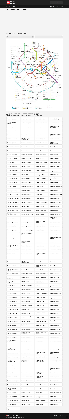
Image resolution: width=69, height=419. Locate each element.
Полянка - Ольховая (54, 138)
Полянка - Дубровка (25, 313)
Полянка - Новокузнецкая (26, 154)
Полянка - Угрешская (40, 380)
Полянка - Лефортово (26, 349)
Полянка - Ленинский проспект (40, 222)
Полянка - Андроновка (54, 376)
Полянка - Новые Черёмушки (53, 218)
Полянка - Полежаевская (26, 253)
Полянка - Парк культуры (26, 126)
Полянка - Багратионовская (56, 194)
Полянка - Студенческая (12, 194)
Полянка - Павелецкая (12, 154)
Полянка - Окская (25, 400)
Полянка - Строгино (54, 182)
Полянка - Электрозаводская (54, 171)
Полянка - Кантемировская (55, 146)
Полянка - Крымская (54, 384)
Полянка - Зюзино (39, 329)
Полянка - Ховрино (25, 166)
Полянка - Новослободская (41, 202)
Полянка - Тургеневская (55, 226)
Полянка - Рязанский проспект (25, 242)
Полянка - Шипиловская (26, 305)
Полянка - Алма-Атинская (41, 142)
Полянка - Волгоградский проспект (12, 246)
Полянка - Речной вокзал (55, 162)
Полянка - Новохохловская (27, 380)
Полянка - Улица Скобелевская (24, 361)
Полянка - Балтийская (40, 364)
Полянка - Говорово (11, 265)
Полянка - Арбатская (54, 174)
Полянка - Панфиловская (55, 392)
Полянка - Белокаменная (26, 372)
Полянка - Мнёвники (54, 337)
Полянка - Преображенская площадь (56, 135)
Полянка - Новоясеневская (27, 214)
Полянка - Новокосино (54, 277)
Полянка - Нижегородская (55, 349)
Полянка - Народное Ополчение (11, 341)
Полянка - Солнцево (54, 261)
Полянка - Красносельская (27, 134)
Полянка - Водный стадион (41, 162)
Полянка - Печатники (54, 309)
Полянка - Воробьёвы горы (41, 122)
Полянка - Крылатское (40, 182)
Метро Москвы (13, 415)
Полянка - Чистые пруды (41, 130)
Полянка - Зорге (39, 392)
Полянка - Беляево (25, 218)
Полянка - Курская (25, 174)
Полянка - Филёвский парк (13, 198)
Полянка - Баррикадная (41, 249)
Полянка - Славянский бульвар (54, 178)
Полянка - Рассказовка (12, 261)
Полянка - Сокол (10, 162)
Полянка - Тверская (54, 154)
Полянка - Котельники (26, 238)
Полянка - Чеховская (25, 293)
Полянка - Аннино (25, 281)
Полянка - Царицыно (40, 146)
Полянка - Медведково (12, 238)
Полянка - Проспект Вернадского (11, 123)
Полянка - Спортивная (54, 122)
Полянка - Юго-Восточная (12, 400)
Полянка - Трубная (40, 317)
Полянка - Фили (39, 194)
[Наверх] (67, 417)
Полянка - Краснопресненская (11, 214)
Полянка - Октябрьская (26, 210)
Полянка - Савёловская (12, 297)
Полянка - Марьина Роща (12, 321)
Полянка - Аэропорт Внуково (11, 409)
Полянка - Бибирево (40, 301)
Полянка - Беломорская (12, 166)
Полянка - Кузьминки (40, 241)
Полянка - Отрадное (25, 301)
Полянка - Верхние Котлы (41, 384)
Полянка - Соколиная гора (27, 376)
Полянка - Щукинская (54, 253)
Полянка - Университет (26, 122)
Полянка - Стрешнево (26, 364)
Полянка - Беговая (11, 253)
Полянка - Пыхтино (54, 404)
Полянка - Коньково (11, 218)
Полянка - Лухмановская (26, 396)
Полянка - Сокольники (40, 134)
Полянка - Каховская (25, 329)
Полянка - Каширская (11, 150)
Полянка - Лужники (25, 388)
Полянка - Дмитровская (26, 297)
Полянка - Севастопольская (39, 286)
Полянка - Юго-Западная (55, 119)
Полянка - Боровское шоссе (41, 261)
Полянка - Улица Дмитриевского (39, 397)
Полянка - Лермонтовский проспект (55, 238)
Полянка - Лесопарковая (55, 357)
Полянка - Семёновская (41, 170)
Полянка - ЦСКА (39, 341)
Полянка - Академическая (26, 222)
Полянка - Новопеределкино (25, 262)
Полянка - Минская (25, 269)
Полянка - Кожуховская (12, 313)
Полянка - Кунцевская (12, 182)
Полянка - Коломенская (26, 150)
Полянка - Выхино (11, 241)
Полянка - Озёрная (25, 265)
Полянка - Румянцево (26, 119)
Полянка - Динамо (39, 158)
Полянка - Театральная (41, 154)
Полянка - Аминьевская (55, 333)
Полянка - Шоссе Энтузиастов (10, 278)
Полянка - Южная (11, 285)
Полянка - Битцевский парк (41, 357)
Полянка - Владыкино (12, 301)
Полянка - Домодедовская (12, 146)
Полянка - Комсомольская (12, 134)
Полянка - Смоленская (12, 178)
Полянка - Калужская (40, 218)
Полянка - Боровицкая (12, 293)
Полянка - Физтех (39, 404)
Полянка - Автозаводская (55, 150)
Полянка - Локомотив (54, 372)
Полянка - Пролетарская (26, 245)
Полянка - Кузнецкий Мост (12, 249)
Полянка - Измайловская (12, 170)
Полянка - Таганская (40, 206)
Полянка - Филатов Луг (26, 142)
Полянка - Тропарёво (40, 119)
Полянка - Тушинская (25, 257)
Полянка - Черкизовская (12, 138)
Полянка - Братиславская (12, 309)
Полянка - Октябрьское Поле (40, 254)
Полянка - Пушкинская (26, 249)
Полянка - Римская (54, 313)
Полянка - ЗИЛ (24, 384)
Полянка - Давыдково (11, 337)
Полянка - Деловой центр (55, 269)
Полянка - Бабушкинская (55, 234)
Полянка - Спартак (11, 257)
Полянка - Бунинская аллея (13, 364)
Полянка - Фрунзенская (12, 126)
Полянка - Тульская (40, 289)
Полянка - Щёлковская (40, 166)
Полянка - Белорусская (26, 158)
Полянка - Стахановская (41, 400)
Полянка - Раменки (54, 265)
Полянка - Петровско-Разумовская (54, 297)
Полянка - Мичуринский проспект (41, 266)
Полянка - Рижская (40, 230)
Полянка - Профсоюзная (12, 222)
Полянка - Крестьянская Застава (41, 313)
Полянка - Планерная (54, 257)
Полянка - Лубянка (25, 130)
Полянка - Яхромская (11, 404)
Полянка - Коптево (54, 364)
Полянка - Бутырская (25, 321)
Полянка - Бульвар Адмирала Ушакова (40, 361)
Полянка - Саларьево (11, 119)
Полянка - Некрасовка (12, 396)
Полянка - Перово (25, 277)
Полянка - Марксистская (26, 273)
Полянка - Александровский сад (12, 190)
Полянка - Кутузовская (26, 194)
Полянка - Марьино (54, 305)
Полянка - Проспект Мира (55, 202)
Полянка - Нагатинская (26, 289)
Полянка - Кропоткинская (41, 126)
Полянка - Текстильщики (55, 241)
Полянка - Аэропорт (54, 158)
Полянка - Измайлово (11, 376)
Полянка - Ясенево (40, 214)
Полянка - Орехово (25, 146)
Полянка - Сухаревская (12, 230)
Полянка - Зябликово (11, 305)
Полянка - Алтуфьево (54, 301)
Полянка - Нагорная (11, 289)
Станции (13, 6)
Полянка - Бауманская (12, 174)
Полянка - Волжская (40, 309)
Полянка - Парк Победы (41, 178)
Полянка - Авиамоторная (55, 273)
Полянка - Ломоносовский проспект (12, 270)
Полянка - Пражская (54, 281)
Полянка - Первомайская (55, 166)
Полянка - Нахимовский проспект (55, 286)
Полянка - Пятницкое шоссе (56, 186)
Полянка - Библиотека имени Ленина (54, 127)
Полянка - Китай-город (40, 226)
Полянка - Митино (39, 186)
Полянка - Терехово (40, 337)
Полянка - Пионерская (26, 198)
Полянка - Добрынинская (12, 210)
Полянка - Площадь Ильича (41, 273)
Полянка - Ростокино (11, 372)
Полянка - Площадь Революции (40, 175)
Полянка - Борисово (40, 305)
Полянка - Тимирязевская (41, 297)
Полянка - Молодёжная (26, 182)
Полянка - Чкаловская (12, 317)
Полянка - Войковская (26, 162)
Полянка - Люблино (25, 309)
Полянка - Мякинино (11, 186)
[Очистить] (33, 36)
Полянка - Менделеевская (55, 293)
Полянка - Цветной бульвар (41, 293)
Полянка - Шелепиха (25, 357)
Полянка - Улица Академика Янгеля (40, 282)
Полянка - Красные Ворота (55, 130)
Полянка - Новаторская (12, 333)
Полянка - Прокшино (11, 142)
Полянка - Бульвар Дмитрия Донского (11, 282)
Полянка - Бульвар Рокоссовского (25, 139)
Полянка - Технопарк (40, 150)
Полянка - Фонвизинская (41, 321)
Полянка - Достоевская (55, 317)
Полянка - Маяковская (12, 158)
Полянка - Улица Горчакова (56, 360)
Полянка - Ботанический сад (26, 234)
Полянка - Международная (13, 202)
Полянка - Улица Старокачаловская (11, 361)
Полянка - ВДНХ (10, 234)
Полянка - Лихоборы (11, 368)
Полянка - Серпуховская (55, 289)
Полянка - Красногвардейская (54, 143)
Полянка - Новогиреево (41, 277)
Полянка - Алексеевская (55, 230)
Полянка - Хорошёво (25, 392)
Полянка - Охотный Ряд (12, 130)
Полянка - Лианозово (25, 404)
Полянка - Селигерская (41, 325)
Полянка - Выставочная (55, 198)
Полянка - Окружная (11, 325)
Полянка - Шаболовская (55, 222)
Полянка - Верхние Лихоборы (25, 325)
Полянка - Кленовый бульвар (54, 353)
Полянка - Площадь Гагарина (11, 389)
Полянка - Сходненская (41, 257)
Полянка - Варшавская (12, 329)
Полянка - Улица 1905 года (55, 249)
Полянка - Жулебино (40, 238)
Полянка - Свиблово (40, 234)
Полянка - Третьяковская (26, 226)
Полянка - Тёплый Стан (55, 214)
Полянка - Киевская (25, 178)
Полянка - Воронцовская (55, 329)
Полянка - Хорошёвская (26, 341)
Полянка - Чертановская (26, 285)
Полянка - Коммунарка (40, 138)
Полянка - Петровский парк (55, 341)
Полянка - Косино (53, 396)
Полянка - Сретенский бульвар (26, 317)
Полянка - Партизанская (26, 170)
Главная (8, 6)
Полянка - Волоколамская (27, 186)
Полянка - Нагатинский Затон (40, 353)
